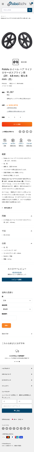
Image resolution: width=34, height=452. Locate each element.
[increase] (20, 117)
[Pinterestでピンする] (23, 131)
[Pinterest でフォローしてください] (14, 428)
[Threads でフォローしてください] (28, 428)
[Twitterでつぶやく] (27, 131)
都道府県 (4, 305)
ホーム (2, 16)
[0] (30, 4)
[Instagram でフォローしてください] (10, 428)
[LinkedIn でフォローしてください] (24, 428)
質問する (21, 145)
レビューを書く (17, 279)
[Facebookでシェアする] (20, 131)
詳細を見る (13, 145)
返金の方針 (5, 333)
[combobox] (14, 10)
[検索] (29, 10)
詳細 (5, 145)
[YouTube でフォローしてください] (17, 428)
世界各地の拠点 (6, 419)
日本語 (20, 419)
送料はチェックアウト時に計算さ (17, 98)
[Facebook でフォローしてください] (3, 428)
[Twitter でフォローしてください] (6, 428)
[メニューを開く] (3, 4)
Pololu (4, 83)
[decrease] (9, 117)
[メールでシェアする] (30, 131)
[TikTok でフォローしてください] (21, 428)
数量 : (3, 117)
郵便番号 (4, 314)
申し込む (17, 410)
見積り (6, 325)
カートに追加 (17, 124)
